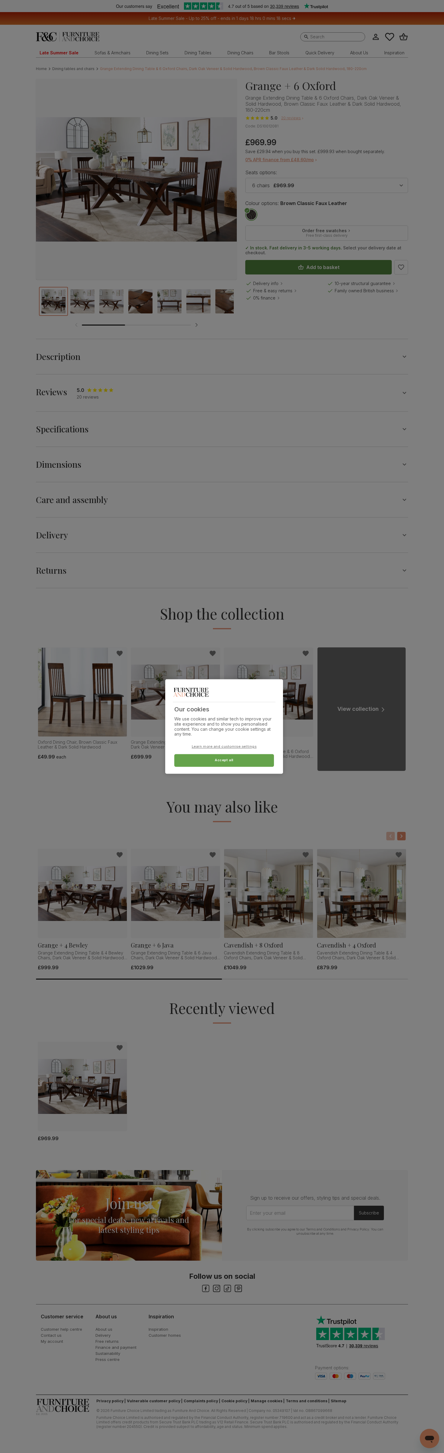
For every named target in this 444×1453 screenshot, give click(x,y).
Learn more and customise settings (224, 747)
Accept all (224, 760)
